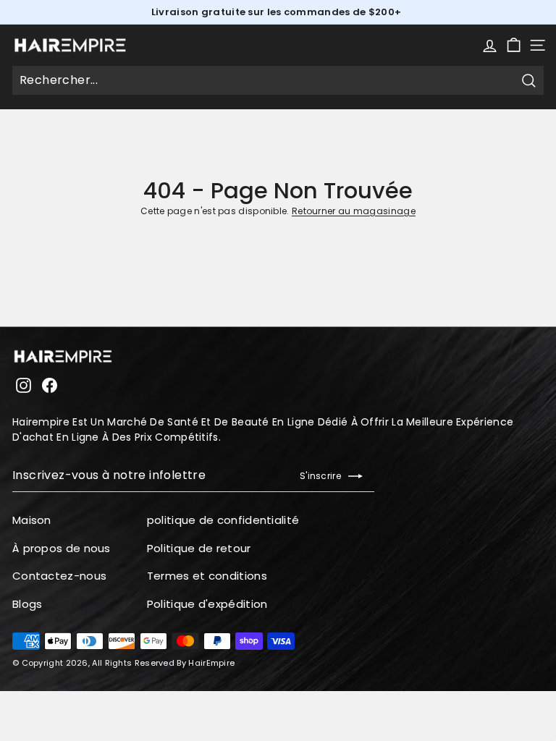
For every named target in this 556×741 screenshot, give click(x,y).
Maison (31, 520)
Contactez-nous (59, 575)
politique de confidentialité (223, 520)
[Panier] (513, 45)
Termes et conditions (207, 575)
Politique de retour (199, 548)
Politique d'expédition (207, 603)
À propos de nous (61, 548)
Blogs (27, 603)
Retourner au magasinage (354, 211)
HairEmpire (211, 663)
